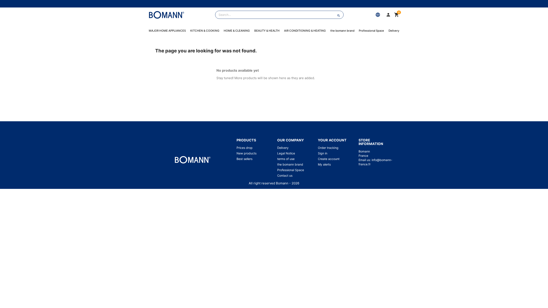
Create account (329, 159)
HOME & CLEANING (237, 30)
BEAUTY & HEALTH (267, 30)
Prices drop (245, 148)
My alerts (324, 164)
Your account (332, 140)
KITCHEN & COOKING (204, 30)
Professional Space (371, 30)
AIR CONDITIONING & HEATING (305, 30)
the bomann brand (342, 30)
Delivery (394, 30)
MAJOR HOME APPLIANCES (167, 30)
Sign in (322, 153)
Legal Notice (286, 153)
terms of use (286, 159)
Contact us (284, 175)
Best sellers (244, 159)
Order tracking (328, 148)
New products (246, 153)
